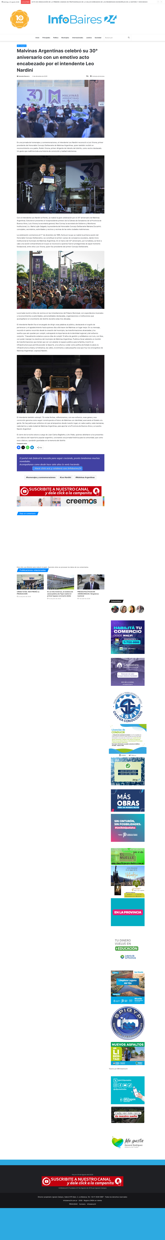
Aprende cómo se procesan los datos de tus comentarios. (68, 567)
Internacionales (77, 38)
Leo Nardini (66, 477)
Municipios (65, 38)
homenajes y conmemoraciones (41, 477)
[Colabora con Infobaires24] (60, 462)
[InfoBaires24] (82, 19)
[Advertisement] (67, 1223)
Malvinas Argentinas (86, 477)
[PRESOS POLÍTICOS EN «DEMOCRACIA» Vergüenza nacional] (90, 581)
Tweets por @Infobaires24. (118, 1069)
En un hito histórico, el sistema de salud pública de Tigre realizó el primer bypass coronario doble (60, 594)
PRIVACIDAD (73, 1204)
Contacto (82, 1204)
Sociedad (98, 38)
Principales (46, 38)
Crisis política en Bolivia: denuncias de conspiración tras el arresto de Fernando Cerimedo (63, 2)
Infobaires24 (91, 1204)
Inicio (37, 38)
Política (55, 38)
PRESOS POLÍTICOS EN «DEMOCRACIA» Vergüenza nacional (88, 594)
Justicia (89, 38)
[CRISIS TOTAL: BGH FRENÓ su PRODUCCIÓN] (30, 581)
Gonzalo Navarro (24, 76)
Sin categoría (22, 46)
